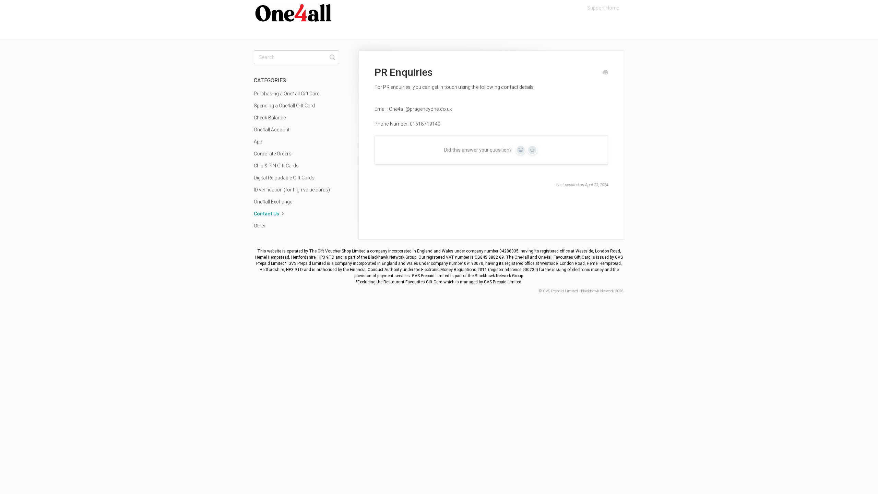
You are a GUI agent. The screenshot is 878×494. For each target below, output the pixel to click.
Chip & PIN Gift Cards (276, 165)
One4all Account (271, 129)
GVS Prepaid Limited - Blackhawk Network (578, 291)
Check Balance (270, 117)
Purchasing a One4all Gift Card (287, 93)
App (258, 141)
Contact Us (267, 213)
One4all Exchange (273, 201)
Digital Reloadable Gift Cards (284, 177)
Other (259, 225)
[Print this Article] (605, 73)
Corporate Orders (273, 153)
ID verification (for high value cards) (292, 189)
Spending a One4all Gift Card (284, 105)
